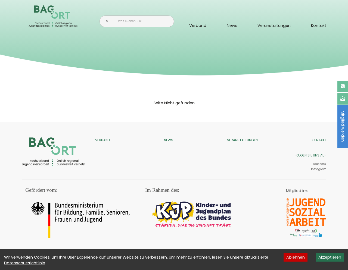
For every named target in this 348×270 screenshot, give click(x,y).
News (232, 25)
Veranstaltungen (274, 25)
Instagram (318, 169)
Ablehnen (295, 257)
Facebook (319, 164)
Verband (197, 25)
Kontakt (318, 25)
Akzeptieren (329, 257)
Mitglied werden (343, 126)
